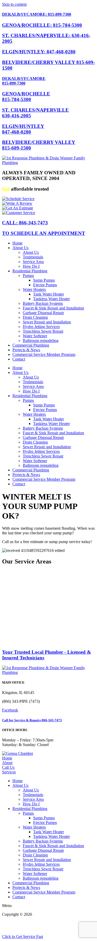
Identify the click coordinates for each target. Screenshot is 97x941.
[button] (53, 785)
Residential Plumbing (29, 271)
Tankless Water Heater (51, 299)
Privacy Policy (39, 919)
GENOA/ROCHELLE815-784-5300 (26, 96)
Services (9, 772)
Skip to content (14, 4)
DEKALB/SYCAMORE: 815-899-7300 (36, 14)
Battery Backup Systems (43, 303)
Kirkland (26, 605)
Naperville (33, 614)
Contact (18, 359)
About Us (20, 248)
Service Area (33, 261)
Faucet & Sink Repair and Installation (53, 308)
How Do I (31, 266)
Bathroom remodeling (40, 340)
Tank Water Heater (48, 294)
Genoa (20, 595)
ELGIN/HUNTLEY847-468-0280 (23, 129)
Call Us (8, 767)
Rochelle (51, 623)
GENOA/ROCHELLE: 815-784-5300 (42, 25)
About (7, 762)
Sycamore (10, 633)
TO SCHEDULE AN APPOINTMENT (43, 233)
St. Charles (39, 628)
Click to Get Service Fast (22, 936)
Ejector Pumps (45, 285)
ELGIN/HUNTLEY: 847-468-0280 (39, 51)
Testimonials (33, 257)
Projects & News (26, 350)
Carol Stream (55, 581)
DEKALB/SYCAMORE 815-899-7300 (24, 80)
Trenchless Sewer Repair (43, 331)
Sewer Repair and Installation (47, 322)
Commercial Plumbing (30, 345)
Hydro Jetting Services (41, 326)
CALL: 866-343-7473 (25, 222)
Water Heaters (34, 289)
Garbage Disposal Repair (43, 312)
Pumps (28, 275)
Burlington (69, 577)
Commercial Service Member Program (43, 354)
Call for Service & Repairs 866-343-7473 (32, 720)
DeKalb (76, 586)
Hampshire (11, 600)
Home (17, 243)
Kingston (9, 605)
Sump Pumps (44, 280)
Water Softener (35, 336)
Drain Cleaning (35, 317)
